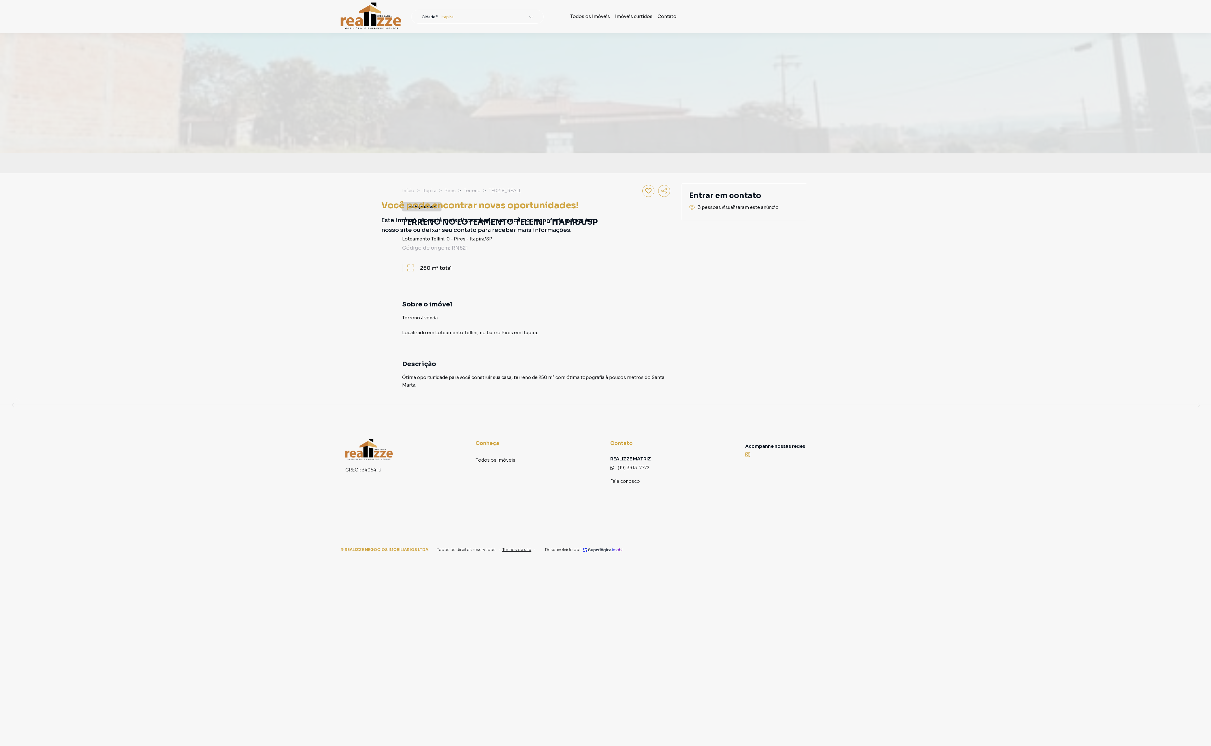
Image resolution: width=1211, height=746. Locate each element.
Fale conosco (625, 481)
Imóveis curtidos (633, 16)
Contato (667, 16)
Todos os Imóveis (590, 16)
